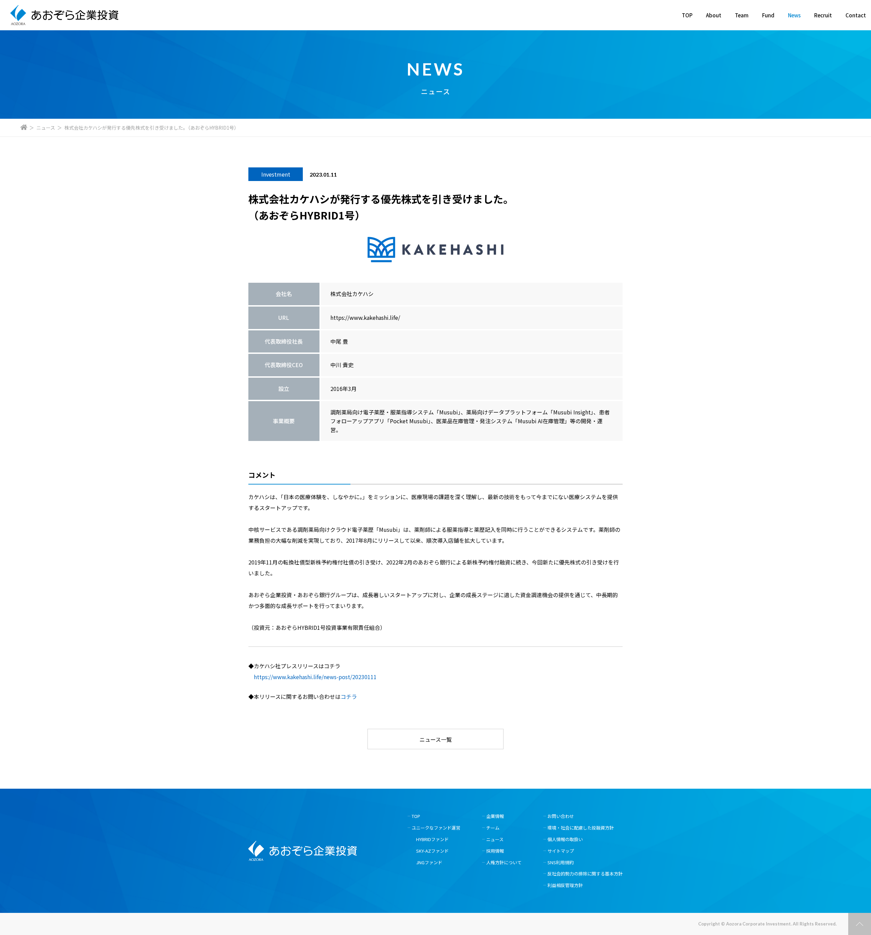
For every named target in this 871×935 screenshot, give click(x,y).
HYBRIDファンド (432, 839)
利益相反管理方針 (565, 885)
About (713, 15)
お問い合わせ (560, 816)
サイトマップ (560, 851)
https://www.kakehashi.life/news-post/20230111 (315, 677)
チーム (492, 827)
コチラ (349, 696)
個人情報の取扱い (565, 839)
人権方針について (504, 862)
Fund (768, 15)
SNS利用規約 (560, 862)
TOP (687, 15)
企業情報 (495, 816)
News (794, 15)
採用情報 (495, 851)
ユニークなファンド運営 (436, 827)
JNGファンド (429, 862)
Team (742, 15)
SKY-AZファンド (432, 851)
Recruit (823, 15)
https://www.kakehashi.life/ (365, 317)
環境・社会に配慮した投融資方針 (580, 827)
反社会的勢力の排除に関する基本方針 (585, 873)
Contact (855, 15)
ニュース (45, 127)
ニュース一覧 (436, 739)
